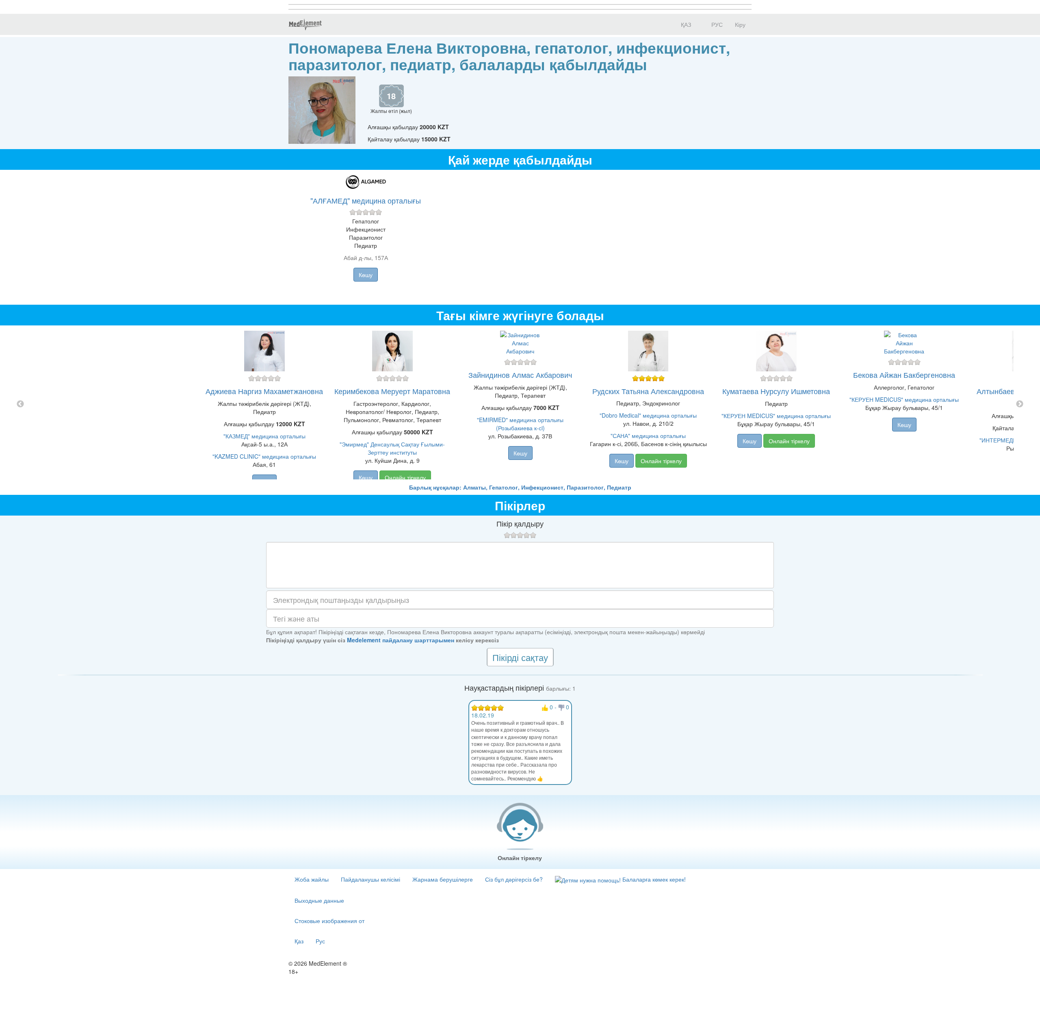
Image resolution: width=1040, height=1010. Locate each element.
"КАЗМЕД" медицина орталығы (264, 436)
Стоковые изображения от (329, 921)
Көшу (366, 275)
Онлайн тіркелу (405, 477)
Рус (320, 941)
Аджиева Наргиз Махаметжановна (264, 391)
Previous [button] (20, 404)
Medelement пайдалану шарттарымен (400, 640)
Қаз (299, 941)
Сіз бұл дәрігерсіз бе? (514, 879)
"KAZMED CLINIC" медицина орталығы (264, 456)
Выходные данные (319, 900)
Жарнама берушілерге (442, 879)
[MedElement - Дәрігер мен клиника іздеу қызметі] (305, 24)
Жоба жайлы (312, 879)
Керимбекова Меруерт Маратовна (392, 391)
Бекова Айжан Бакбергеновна (904, 374)
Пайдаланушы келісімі (370, 879)
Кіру (740, 24)
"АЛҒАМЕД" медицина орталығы (365, 200)
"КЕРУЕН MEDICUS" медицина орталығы (776, 416)
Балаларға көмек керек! (653, 879)
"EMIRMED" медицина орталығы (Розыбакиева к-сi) (520, 424)
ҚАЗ (685, 24)
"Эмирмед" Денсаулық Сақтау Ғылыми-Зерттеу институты (392, 448)
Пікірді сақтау (520, 657)
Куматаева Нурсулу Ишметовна (776, 391)
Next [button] (1020, 404)
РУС (716, 24)
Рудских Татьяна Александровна (648, 391)
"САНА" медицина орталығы (648, 435)
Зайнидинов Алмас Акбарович (520, 374)
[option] (520, 404)
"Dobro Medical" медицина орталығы (648, 415)
